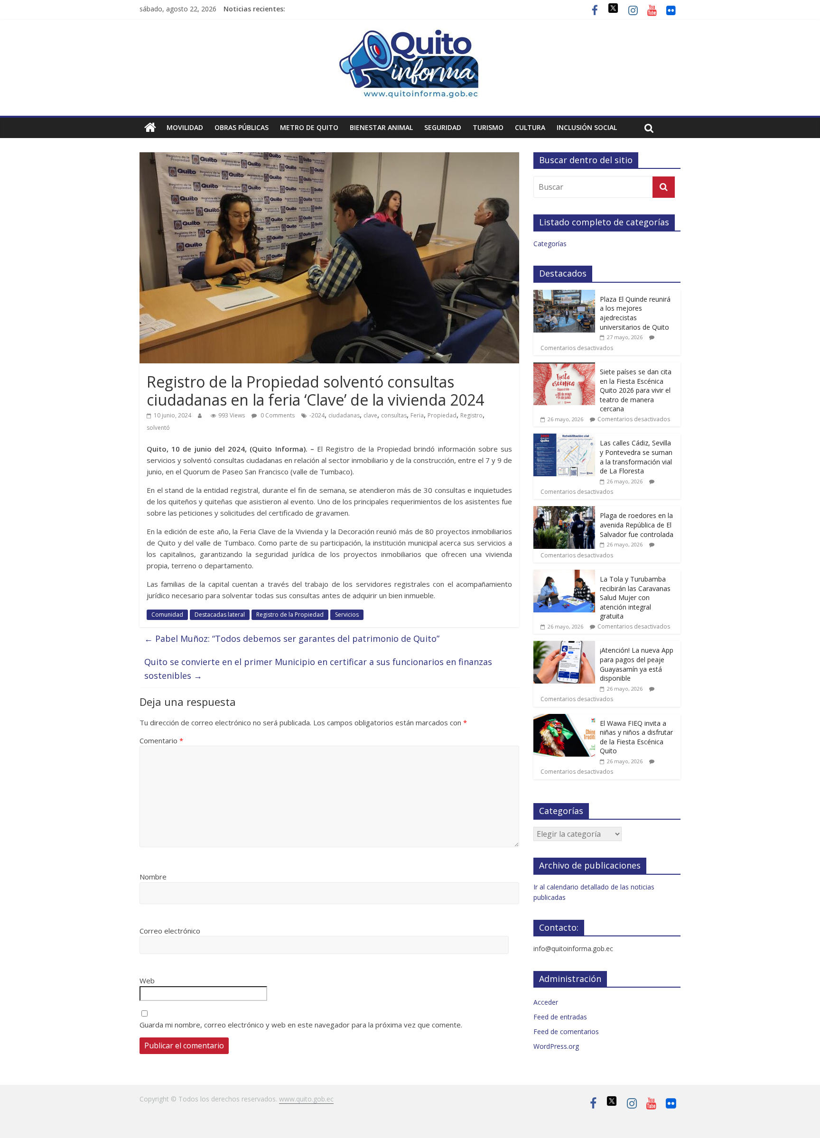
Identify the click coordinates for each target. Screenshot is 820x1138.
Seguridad (442, 127)
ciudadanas (344, 415)
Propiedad (442, 415)
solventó (158, 428)
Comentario (161, 740)
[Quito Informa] (410, 34)
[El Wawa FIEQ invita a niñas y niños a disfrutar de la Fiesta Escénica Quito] (564, 718)
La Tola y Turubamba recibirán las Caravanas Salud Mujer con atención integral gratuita (635, 597)
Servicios (347, 615)
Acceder (545, 1002)
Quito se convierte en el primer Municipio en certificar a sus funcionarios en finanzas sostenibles (318, 668)
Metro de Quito (309, 127)
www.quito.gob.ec (306, 1098)
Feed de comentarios (566, 1031)
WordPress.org (556, 1046)
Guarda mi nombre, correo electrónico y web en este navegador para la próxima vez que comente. (301, 1024)
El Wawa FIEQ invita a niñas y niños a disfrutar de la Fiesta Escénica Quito (636, 737)
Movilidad (185, 127)
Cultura (530, 127)
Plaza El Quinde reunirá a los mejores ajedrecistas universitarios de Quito (635, 313)
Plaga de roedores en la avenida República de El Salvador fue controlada (636, 524)
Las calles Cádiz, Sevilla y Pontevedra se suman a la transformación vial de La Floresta (636, 456)
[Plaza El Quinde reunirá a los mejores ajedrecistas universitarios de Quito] (564, 294)
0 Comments (277, 415)
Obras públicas (241, 127)
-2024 (317, 415)
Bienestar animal (381, 127)
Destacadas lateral (220, 615)
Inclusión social (587, 127)
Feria (417, 415)
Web (147, 980)
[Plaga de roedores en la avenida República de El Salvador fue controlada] (564, 511)
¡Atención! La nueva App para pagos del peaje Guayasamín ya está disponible (636, 664)
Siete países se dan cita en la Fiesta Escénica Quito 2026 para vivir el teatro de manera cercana (635, 390)
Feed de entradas (560, 1016)
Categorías (550, 243)
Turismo (488, 127)
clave (370, 415)
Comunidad (167, 615)
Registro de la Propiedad (290, 615)
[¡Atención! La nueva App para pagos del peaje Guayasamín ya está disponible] (564, 645)
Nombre (153, 876)
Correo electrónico (170, 930)
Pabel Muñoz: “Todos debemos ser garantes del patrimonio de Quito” (291, 638)
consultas (394, 415)
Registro (471, 415)
